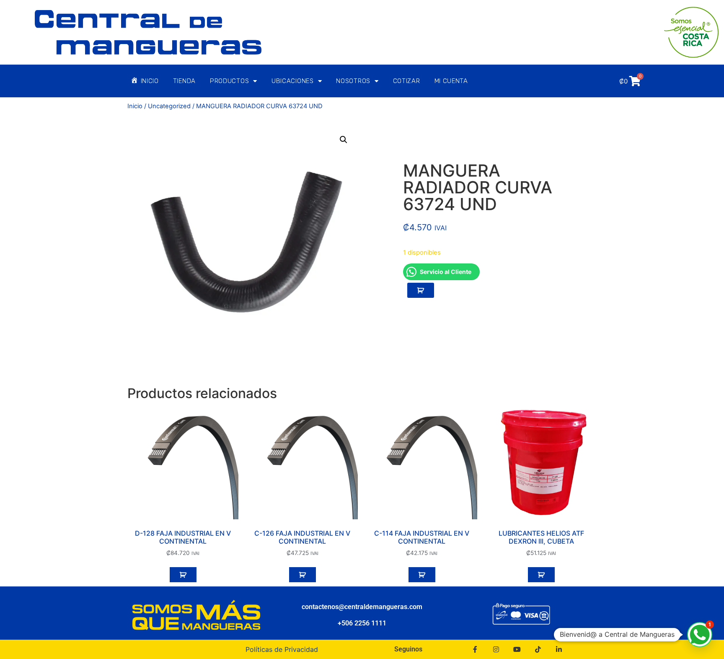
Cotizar (406, 81)
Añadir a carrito (420, 290)
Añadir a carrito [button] (183, 574)
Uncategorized (169, 106)
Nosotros (353, 81)
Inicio (134, 106)
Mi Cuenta (451, 81)
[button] (343, 139)
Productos (229, 81)
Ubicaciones (293, 81)
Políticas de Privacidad (282, 649)
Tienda (184, 81)
